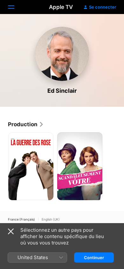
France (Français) (21, 219)
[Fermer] (11, 231)
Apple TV (61, 7)
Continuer (94, 257)
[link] (26, 124)
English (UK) (51, 219)
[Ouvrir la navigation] (15, 7)
